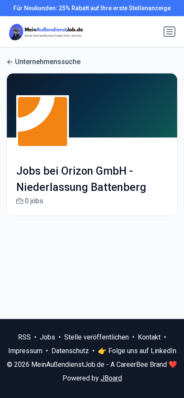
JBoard (111, 378)
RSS (24, 337)
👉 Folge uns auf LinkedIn (137, 351)
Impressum (25, 351)
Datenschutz (70, 351)
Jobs (47, 337)
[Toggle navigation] (169, 31)
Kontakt (149, 337)
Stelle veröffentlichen (96, 337)
